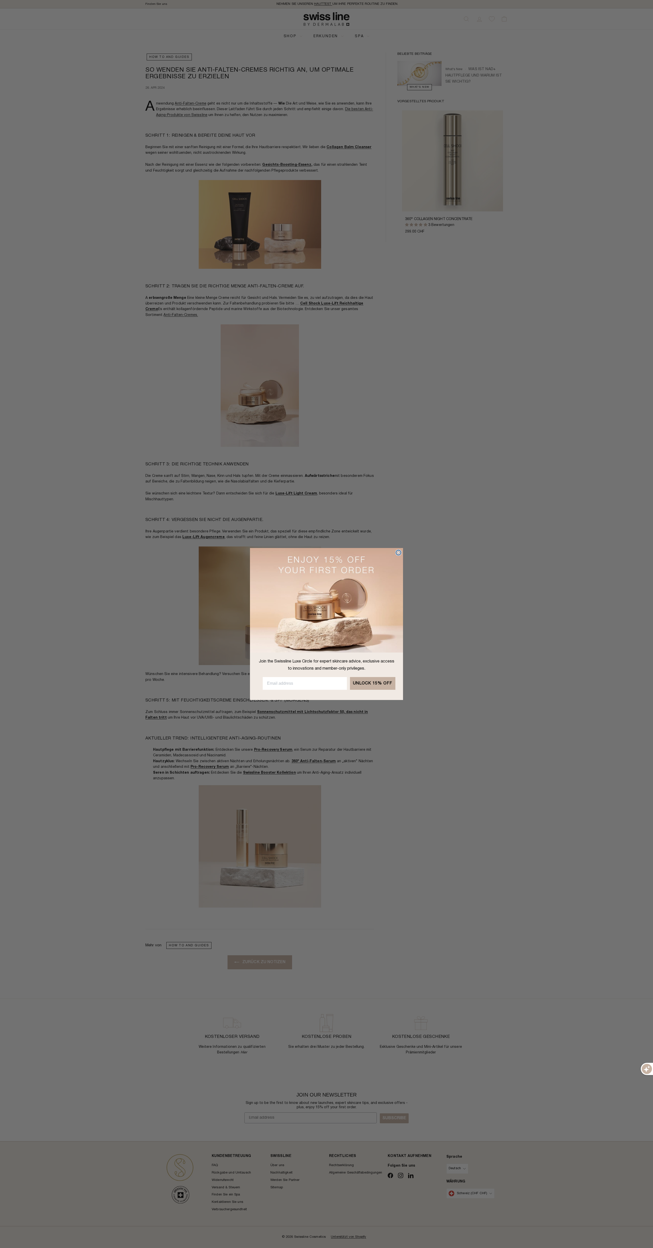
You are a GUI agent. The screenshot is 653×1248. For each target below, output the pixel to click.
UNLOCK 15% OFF (372, 683)
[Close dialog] (398, 552)
